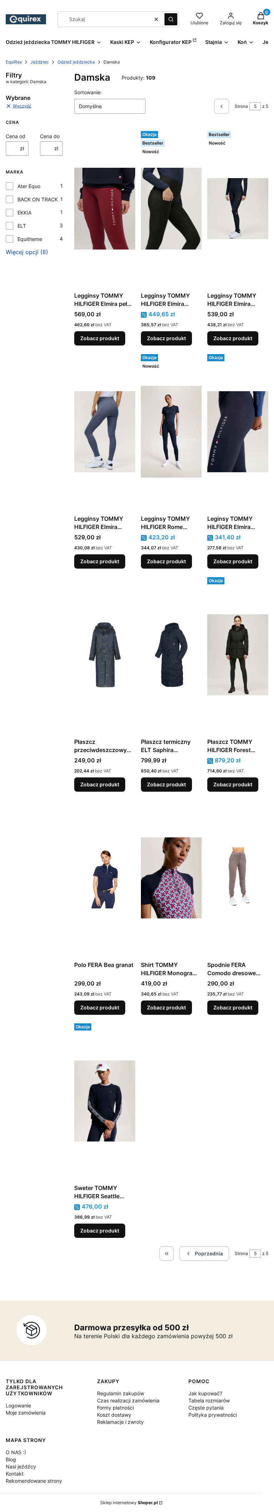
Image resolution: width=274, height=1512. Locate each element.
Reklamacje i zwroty (120, 1422)
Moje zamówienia (26, 1413)
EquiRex (14, 62)
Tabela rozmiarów (209, 1400)
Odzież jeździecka (76, 62)
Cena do (50, 136)
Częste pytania (206, 1408)
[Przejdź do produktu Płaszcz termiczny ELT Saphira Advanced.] (171, 654)
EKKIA (24, 213)
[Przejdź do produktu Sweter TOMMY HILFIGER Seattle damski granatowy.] (104, 1100)
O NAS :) (16, 1452)
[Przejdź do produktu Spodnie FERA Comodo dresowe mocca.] (237, 877)
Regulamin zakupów (120, 1393)
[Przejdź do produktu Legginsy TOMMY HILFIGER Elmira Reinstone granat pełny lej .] (237, 208)
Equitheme (29, 239)
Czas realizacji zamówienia (128, 1400)
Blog (11, 1459)
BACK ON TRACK (37, 199)
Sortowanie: (88, 92)
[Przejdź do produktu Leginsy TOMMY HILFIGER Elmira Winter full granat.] (237, 431)
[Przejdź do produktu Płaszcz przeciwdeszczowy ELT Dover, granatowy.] (104, 654)
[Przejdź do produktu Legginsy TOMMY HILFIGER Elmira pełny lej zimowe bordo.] (104, 208)
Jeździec (39, 62)
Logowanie (18, 1405)
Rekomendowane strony (34, 1481)
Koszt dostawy (114, 1415)
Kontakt (15, 1474)
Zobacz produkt (99, 338)
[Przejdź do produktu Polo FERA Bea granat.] (104, 877)
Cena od (15, 136)
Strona (241, 106)
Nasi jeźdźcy (21, 1466)
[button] (170, 19)
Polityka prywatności (212, 1415)
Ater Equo (28, 186)
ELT (21, 226)
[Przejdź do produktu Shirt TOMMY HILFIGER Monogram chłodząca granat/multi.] (171, 877)
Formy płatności (115, 1408)
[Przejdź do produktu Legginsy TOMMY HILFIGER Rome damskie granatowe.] (171, 431)
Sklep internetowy (129, 1502)
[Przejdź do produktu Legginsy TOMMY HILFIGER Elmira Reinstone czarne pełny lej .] (171, 208)
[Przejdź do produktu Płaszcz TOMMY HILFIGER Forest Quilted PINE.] (237, 654)
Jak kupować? (205, 1393)
